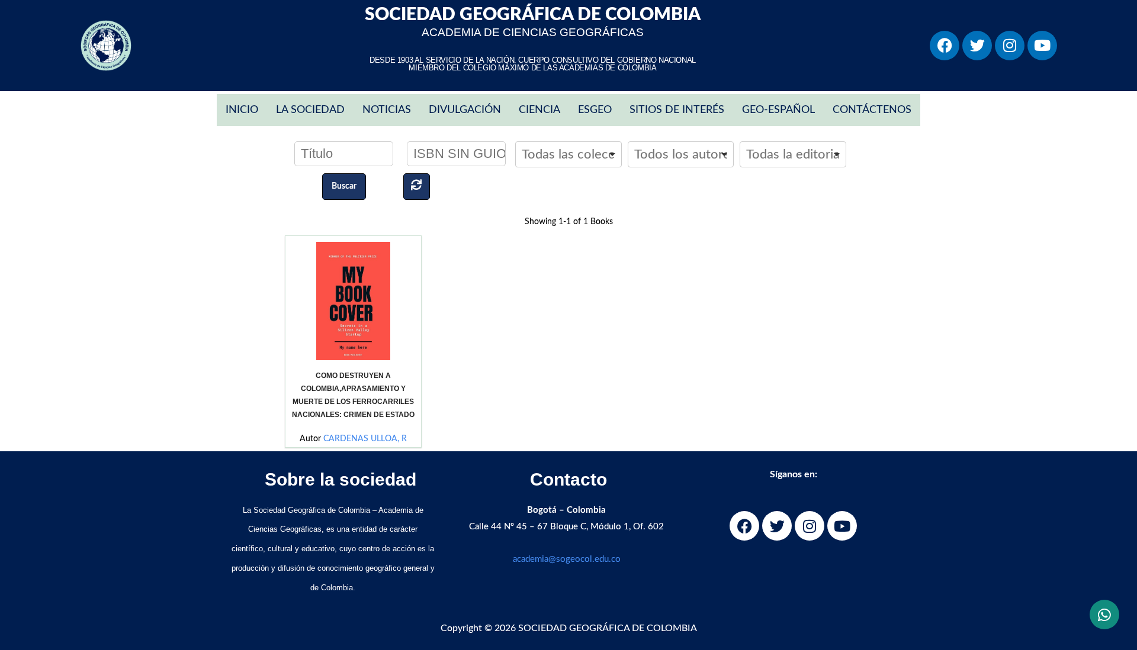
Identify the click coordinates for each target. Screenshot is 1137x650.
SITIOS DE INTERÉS (676, 110)
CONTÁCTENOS (872, 110)
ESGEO (595, 110)
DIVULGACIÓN (465, 110)
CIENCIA (539, 110)
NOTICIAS (386, 110)
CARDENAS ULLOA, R (365, 439)
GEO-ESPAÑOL (778, 110)
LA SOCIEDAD (310, 110)
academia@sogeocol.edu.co (567, 559)
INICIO (242, 110)
